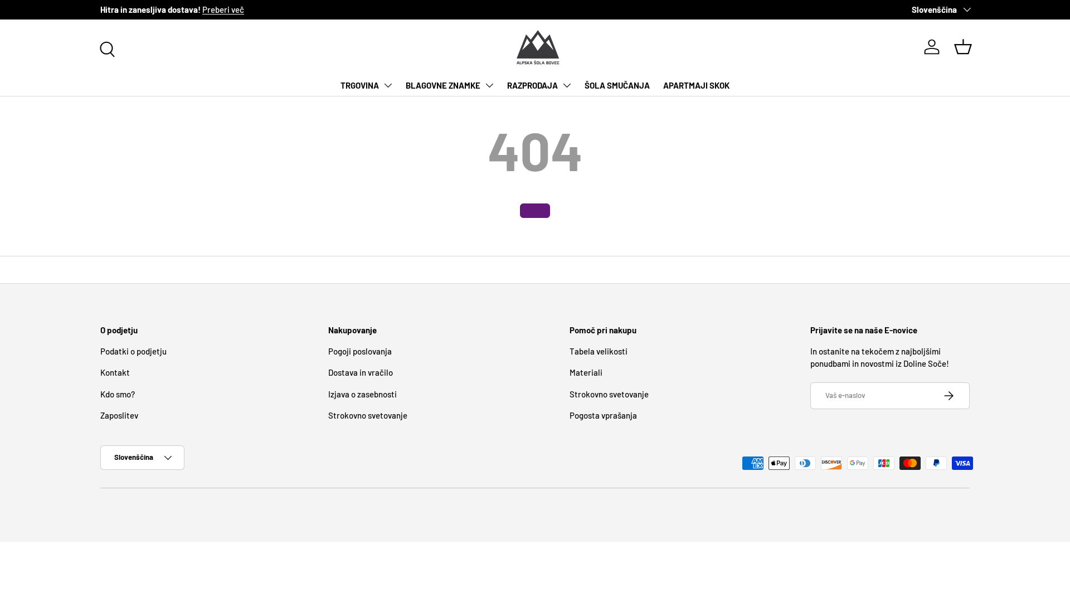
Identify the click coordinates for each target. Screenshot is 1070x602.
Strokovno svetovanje (367, 415)
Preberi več (223, 9)
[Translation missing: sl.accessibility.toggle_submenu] (388, 85)
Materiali (586, 372)
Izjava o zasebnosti (362, 394)
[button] (963, 47)
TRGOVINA (360, 85)
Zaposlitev (119, 415)
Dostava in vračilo (360, 372)
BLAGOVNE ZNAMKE (443, 85)
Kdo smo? (117, 394)
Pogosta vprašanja (603, 415)
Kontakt (115, 372)
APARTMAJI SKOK (696, 85)
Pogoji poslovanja (360, 351)
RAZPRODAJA (532, 85)
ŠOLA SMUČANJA (617, 85)
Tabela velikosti (599, 351)
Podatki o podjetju (133, 351)
